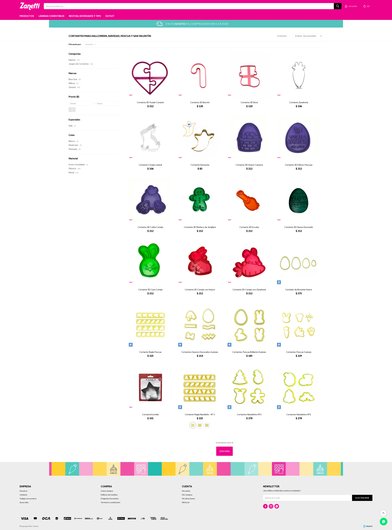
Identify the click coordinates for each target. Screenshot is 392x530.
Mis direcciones (188, 498)
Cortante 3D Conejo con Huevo (200, 289)
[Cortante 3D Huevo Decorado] (298, 200)
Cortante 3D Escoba (249, 227)
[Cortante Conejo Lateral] (150, 138)
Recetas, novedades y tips (85, 16)
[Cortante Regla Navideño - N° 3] (207, 425)
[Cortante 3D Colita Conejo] (150, 200)
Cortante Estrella (150, 414)
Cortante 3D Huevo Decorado (298, 227)
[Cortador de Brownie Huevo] (298, 262)
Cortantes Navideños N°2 (298, 414)
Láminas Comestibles (51, 16)
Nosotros (23, 491)
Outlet (109, 16)
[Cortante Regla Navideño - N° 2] (200, 425)
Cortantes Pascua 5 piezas (298, 352)
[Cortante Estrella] (150, 387)
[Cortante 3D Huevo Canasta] (249, 138)
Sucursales (24, 502)
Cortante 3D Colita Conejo (150, 227)
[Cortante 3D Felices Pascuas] (298, 138)
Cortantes (89, 44)
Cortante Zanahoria (298, 102)
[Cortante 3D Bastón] (200, 75)
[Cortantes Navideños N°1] (249, 387)
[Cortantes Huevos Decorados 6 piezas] (200, 325)
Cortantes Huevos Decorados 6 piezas (199, 352)
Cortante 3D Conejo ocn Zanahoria (249, 289)
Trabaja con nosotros (28, 498)
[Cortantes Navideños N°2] (298, 387)
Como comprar (107, 491)
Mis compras (187, 495)
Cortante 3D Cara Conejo (150, 289)
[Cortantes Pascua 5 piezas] (298, 325)
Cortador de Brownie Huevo (298, 289)
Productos (27, 16)
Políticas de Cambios (109, 495)
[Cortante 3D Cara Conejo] (150, 262)
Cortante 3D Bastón (200, 102)
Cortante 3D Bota (249, 102)
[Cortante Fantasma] (200, 138)
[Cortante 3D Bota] (249, 75)
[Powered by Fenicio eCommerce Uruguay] (367, 526)
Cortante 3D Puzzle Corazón (150, 102)
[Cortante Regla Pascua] (150, 325)
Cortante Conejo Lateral (150, 164)
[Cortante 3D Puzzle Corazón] (150, 75)
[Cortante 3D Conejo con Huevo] (200, 262)
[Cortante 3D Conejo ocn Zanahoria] (249, 262)
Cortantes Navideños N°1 (249, 414)
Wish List (185, 502)
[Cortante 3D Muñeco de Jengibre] (200, 200)
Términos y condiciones (110, 502)
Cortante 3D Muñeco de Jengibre (200, 227)
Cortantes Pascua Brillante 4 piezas (249, 352)
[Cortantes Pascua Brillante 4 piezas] (249, 325)
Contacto (23, 495)
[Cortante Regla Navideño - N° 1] (200, 387)
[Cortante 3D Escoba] (249, 200)
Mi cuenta (186, 491)
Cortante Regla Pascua (150, 352)
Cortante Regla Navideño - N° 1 (200, 414)
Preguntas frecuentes (110, 498)
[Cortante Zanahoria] (298, 75)
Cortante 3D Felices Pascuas (299, 164)
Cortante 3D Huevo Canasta (249, 164)
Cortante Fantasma (200, 164)
